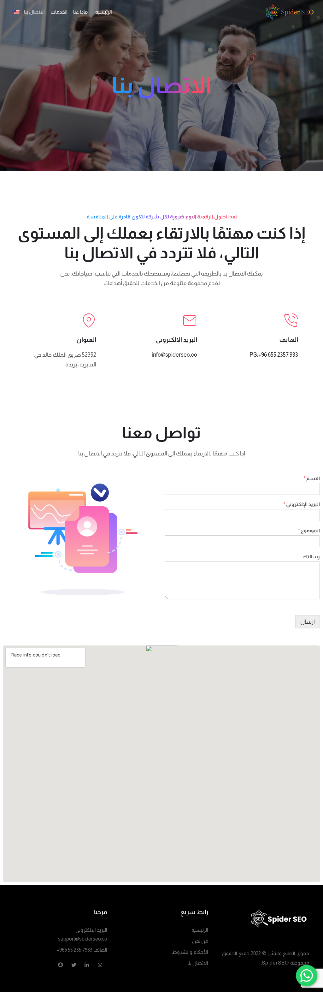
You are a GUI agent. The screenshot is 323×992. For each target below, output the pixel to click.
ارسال (307, 622)
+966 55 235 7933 (74, 950)
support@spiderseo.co (82, 939)
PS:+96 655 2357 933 (274, 355)
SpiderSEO (275, 962)
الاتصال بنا (197, 963)
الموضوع (309, 530)
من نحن (200, 941)
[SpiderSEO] (262, 917)
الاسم (311, 478)
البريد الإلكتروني (301, 504)
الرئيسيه (199, 930)
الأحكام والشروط (190, 952)
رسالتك (311, 556)
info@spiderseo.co (174, 355)
